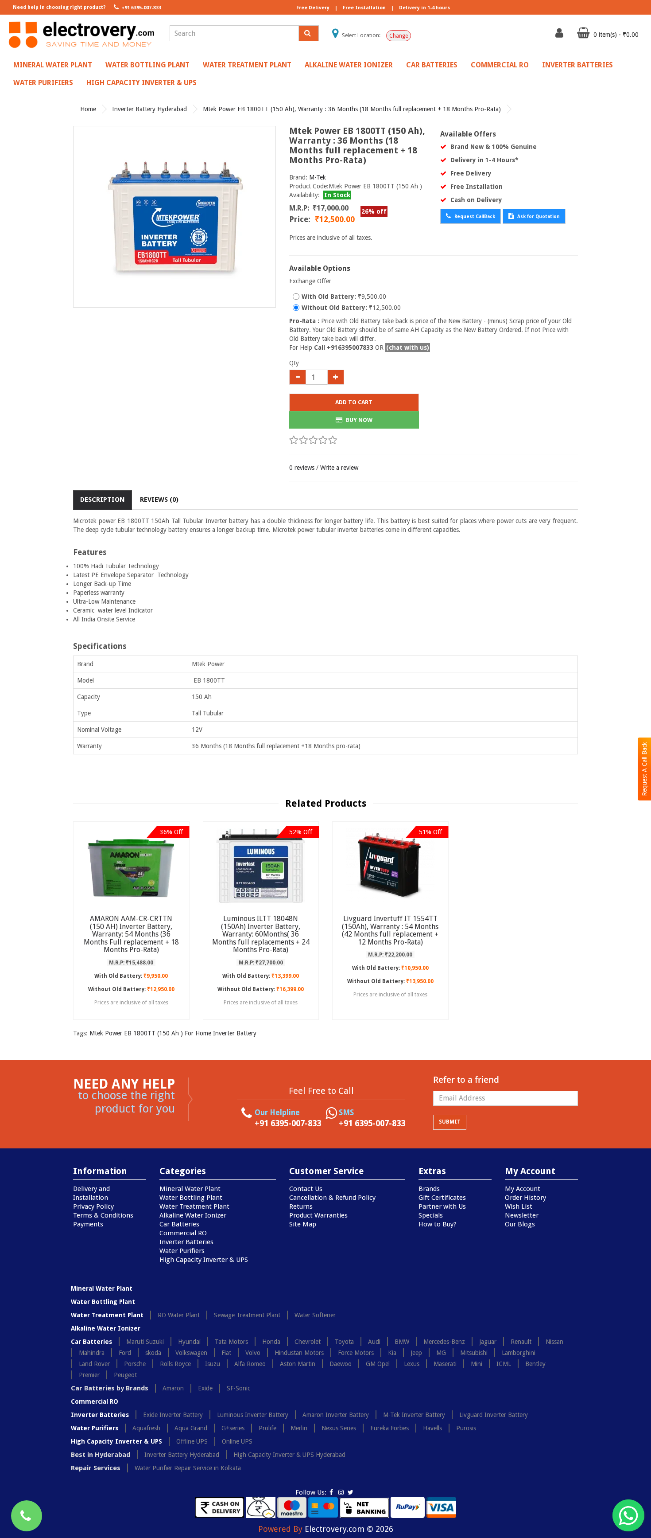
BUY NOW (358, 420)
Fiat (226, 1352)
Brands (429, 1189)
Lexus (411, 1363)
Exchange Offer (310, 281)
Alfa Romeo (250, 1363)
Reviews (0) (159, 500)
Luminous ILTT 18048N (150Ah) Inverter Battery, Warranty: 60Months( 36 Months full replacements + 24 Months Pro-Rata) (261, 934)
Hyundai (189, 1341)
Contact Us (305, 1189)
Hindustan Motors (299, 1352)
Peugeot (125, 1374)
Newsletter (522, 1215)
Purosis (466, 1428)
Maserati (445, 1363)
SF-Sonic (238, 1388)
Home (88, 109)
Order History (525, 1198)
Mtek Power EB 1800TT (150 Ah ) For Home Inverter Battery (172, 1033)
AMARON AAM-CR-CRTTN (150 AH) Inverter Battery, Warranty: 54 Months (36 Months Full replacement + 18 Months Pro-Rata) (131, 934)
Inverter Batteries (577, 65)
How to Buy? (437, 1224)
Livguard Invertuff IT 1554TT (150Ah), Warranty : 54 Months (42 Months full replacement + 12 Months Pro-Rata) (390, 930)
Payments (88, 1224)
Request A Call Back (644, 769)
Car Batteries (431, 65)
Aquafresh (146, 1428)
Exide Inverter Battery (173, 1414)
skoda (153, 1352)
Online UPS (237, 1441)
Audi (374, 1341)
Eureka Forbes (389, 1428)
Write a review (339, 467)
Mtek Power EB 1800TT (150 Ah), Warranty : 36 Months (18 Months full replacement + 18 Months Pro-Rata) (352, 109)
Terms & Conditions (103, 1215)
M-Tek (317, 177)
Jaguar (487, 1341)
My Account (522, 1189)
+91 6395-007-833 (140, 8)
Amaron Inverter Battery (335, 1414)
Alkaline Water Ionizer (349, 65)
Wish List (518, 1206)
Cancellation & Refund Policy (332, 1198)
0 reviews (301, 467)
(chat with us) (407, 347)
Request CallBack (474, 216)
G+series (232, 1428)
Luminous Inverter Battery (252, 1414)
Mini (476, 1363)
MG (441, 1352)
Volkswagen (191, 1352)
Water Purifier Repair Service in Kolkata (188, 1468)
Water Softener (315, 1315)
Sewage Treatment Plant (247, 1315)
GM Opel (378, 1363)
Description (102, 500)
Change (398, 36)
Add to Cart (353, 402)
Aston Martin (297, 1363)
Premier (89, 1374)
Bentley (535, 1363)
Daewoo (340, 1363)
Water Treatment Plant (247, 65)
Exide (205, 1388)
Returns (301, 1206)
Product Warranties (318, 1215)
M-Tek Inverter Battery (414, 1414)
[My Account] (560, 35)
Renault (521, 1341)
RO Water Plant (179, 1315)
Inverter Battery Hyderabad (149, 109)
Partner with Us (442, 1206)
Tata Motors (231, 1341)
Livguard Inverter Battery (493, 1414)
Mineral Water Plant (52, 65)
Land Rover (94, 1363)
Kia (392, 1352)
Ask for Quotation (538, 216)
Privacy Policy (93, 1206)
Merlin (299, 1428)
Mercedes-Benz (444, 1341)
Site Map (302, 1224)
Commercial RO (500, 65)
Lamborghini (518, 1352)
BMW (402, 1341)
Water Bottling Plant (147, 65)
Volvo (252, 1352)
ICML (503, 1363)
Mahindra (92, 1352)
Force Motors (356, 1352)
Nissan (554, 1341)
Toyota (344, 1341)
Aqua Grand (190, 1428)
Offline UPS (192, 1441)
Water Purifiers (43, 82)
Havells (432, 1428)
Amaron (173, 1388)
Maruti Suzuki (145, 1341)
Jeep (416, 1352)
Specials (430, 1215)
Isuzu (212, 1363)
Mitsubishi (474, 1352)
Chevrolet (307, 1341)
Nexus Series (339, 1428)
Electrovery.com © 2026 (349, 1529)
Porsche (135, 1363)
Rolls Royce (175, 1363)
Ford (125, 1352)
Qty (294, 363)
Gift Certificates (442, 1198)
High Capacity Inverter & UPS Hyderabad (289, 1454)
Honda (271, 1341)
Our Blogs (520, 1224)
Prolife (267, 1428)
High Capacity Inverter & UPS (141, 82)
